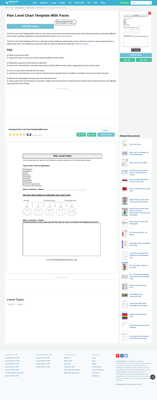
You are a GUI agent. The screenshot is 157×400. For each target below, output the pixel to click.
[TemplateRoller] (11, 2)
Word (93, 134)
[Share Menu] (152, 377)
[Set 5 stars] (24, 134)
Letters (62, 3)
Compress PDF (69, 367)
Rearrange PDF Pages (72, 370)
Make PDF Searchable (71, 373)
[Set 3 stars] (17, 134)
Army (35, 3)
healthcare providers (64, 36)
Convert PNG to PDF (12, 364)
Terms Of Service (98, 370)
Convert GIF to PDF (12, 367)
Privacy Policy (96, 367)
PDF (82, 134)
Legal (53, 3)
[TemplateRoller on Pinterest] (117, 355)
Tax (88, 3)
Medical (20, 304)
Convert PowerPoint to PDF (14, 373)
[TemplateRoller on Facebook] (122, 355)
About (94, 358)
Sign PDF (67, 364)
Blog (103, 3)
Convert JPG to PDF (12, 376)
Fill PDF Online (30, 26)
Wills (96, 3)
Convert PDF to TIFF (43, 367)
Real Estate (79, 3)
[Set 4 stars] (20, 134)
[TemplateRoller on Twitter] (126, 355)
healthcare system (81, 44)
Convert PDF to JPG (43, 358)
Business (44, 3)
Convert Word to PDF (12, 358)
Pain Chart (11, 304)
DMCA (94, 364)
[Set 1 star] (10, 134)
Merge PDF (68, 361)
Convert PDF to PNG (43, 361)
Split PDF (67, 358)
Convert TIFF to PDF (12, 370)
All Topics (95, 376)
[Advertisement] (61, 105)
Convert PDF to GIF (43, 364)
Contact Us (95, 373)
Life (69, 3)
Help (93, 361)
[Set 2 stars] (13, 134)
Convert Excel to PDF (12, 361)
